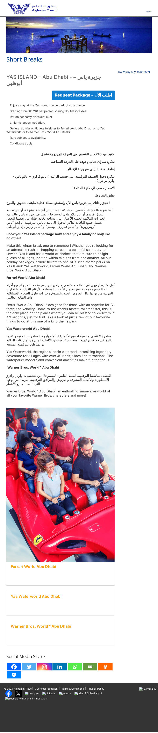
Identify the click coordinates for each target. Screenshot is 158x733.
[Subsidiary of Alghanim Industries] (26, 698)
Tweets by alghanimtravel (134, 72)
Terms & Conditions (73, 688)
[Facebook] (14, 666)
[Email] (90, 666)
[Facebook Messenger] (14, 674)
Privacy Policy (96, 688)
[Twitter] (29, 666)
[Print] (105, 666)
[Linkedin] (59, 666)
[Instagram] (44, 666)
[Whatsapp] (75, 666)
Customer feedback (46, 688)
